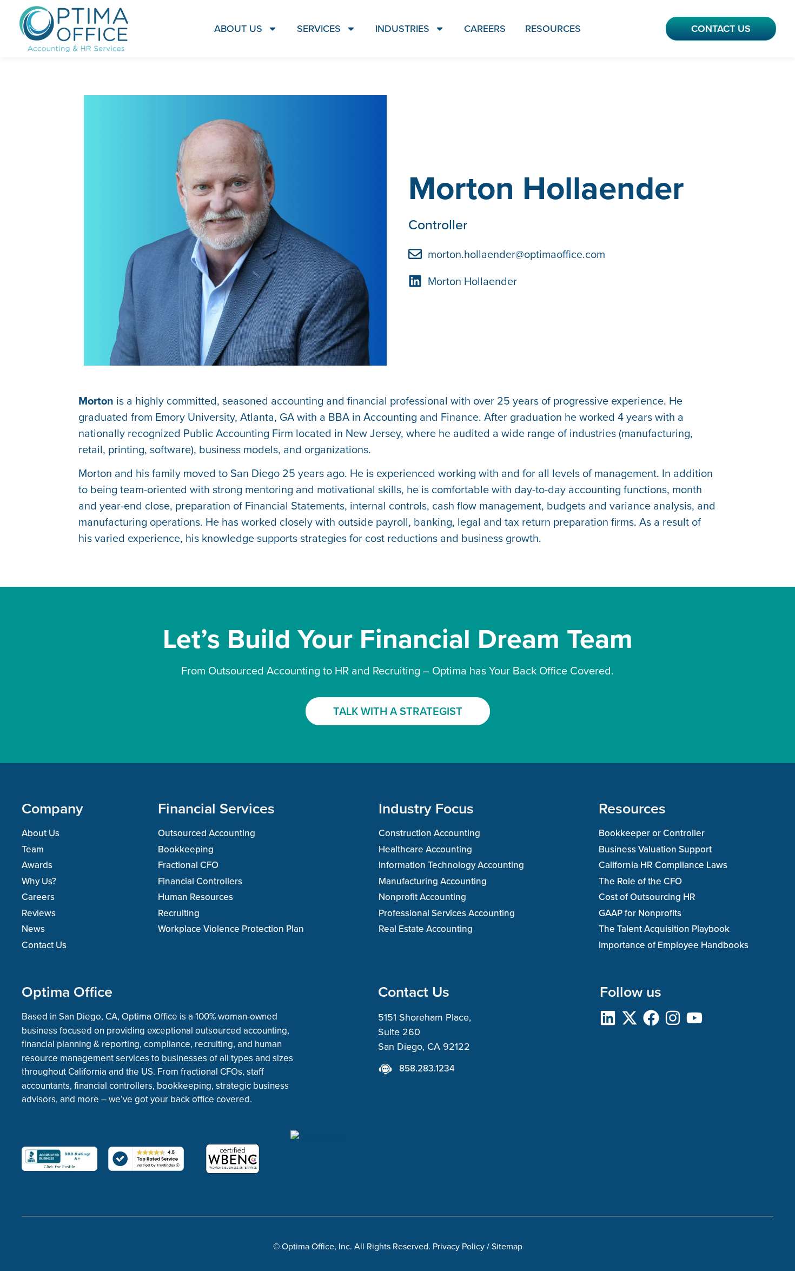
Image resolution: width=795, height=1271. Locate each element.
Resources (553, 28)
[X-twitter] (629, 1018)
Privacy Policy (459, 1246)
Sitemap (507, 1246)
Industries (402, 28)
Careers (485, 28)
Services (319, 28)
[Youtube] (694, 1018)
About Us (238, 28)
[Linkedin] (608, 1018)
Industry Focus (426, 808)
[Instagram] (673, 1018)
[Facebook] (651, 1018)
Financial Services (216, 808)
